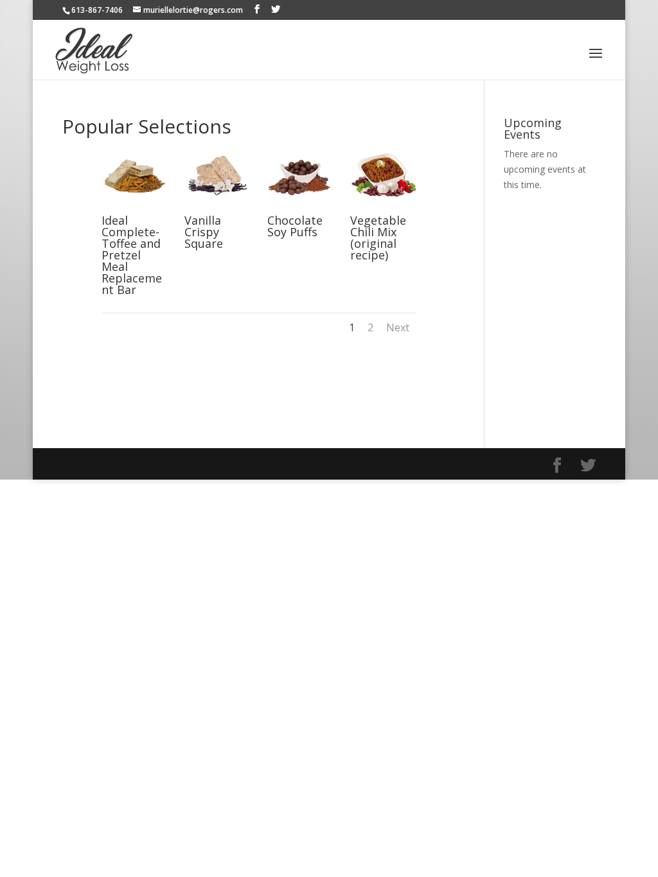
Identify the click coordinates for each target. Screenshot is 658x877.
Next (397, 327)
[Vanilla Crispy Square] (217, 208)
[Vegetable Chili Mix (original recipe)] (383, 208)
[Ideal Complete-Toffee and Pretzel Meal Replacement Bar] (134, 208)
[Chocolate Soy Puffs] (300, 208)
